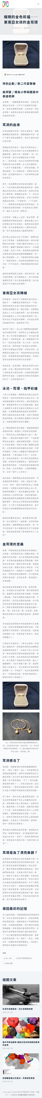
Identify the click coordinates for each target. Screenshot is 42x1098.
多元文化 (27, 28)
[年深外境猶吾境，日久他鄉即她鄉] (21, 994)
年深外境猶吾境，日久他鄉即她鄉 (18, 1008)
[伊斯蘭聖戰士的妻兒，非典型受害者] (21, 1063)
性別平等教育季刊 (24, 958)
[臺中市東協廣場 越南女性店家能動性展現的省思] (21, 1027)
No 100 (8, 958)
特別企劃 (8, 963)
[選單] (38, 4)
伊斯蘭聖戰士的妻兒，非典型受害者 (19, 1078)
